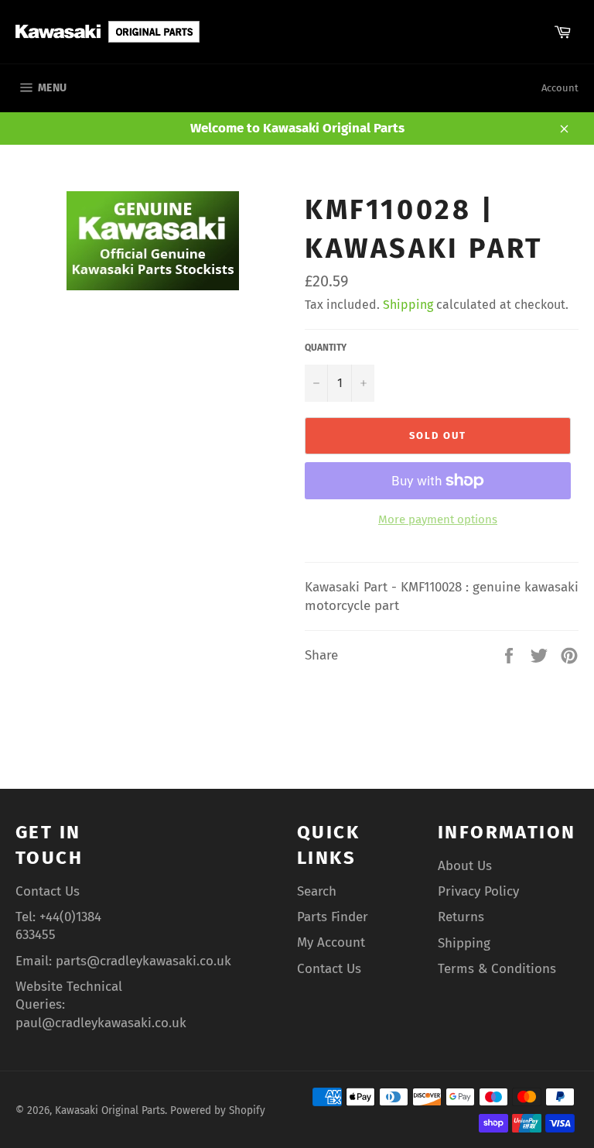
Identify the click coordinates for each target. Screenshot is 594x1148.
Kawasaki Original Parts (110, 1110)
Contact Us (47, 891)
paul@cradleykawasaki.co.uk (100, 1023)
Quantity (325, 347)
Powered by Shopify (217, 1110)
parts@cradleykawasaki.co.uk (143, 961)
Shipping (408, 304)
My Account (331, 942)
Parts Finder (332, 917)
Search (316, 891)
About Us (465, 866)
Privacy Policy (478, 891)
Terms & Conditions (497, 969)
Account (560, 88)
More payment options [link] (437, 519)
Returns (461, 917)
